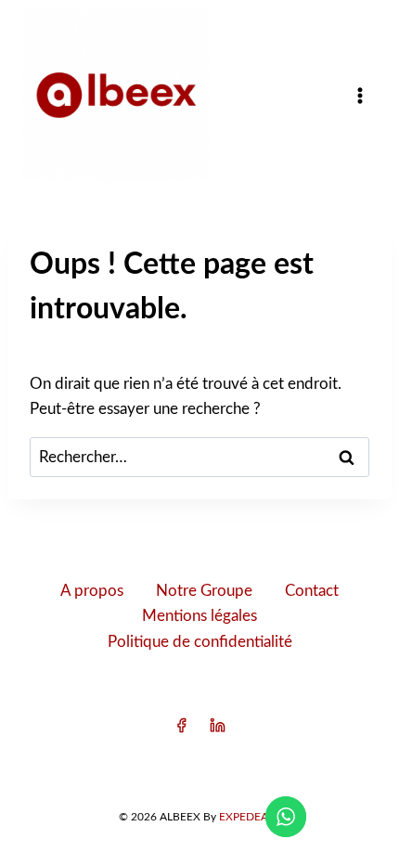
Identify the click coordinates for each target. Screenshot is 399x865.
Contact (312, 591)
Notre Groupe (204, 591)
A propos (91, 591)
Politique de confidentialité (200, 642)
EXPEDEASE (250, 816)
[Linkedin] (218, 726)
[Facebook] (181, 726)
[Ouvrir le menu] (359, 95)
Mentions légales (199, 616)
